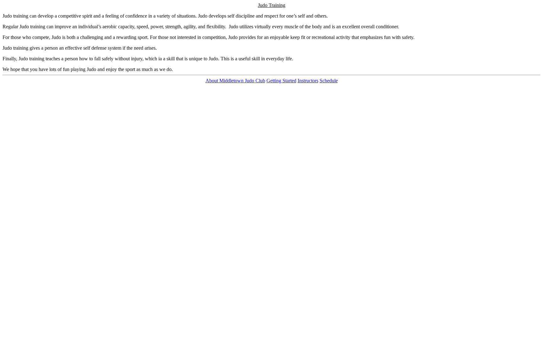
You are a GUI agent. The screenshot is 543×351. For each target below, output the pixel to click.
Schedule (329, 80)
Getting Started (281, 80)
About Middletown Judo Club (235, 80)
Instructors (308, 80)
